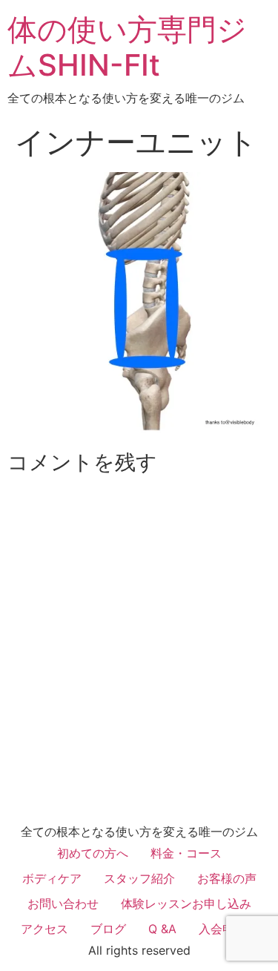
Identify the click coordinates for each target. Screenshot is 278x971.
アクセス (44, 928)
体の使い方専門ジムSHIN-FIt (127, 47)
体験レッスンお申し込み (186, 903)
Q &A (162, 928)
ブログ (108, 928)
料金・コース (186, 853)
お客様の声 (227, 878)
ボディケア (52, 878)
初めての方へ (92, 853)
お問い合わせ (63, 903)
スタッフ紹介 (139, 878)
